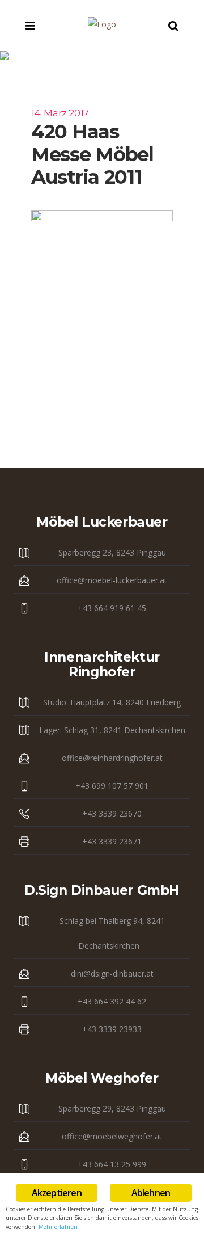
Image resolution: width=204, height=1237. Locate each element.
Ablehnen (151, 1192)
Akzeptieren (57, 1192)
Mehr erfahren (58, 1227)
